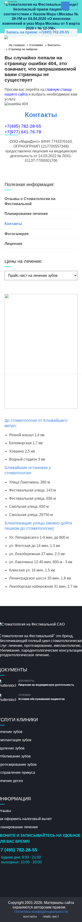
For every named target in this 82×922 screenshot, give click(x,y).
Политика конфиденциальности (41, 912)
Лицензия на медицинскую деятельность (46, 684)
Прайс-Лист (51, 916)
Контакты (30, 916)
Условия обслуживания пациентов (41, 699)
